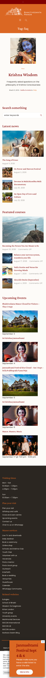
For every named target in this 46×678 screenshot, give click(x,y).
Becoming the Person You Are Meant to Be (20, 246)
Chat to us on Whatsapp (12, 525)
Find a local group (9, 565)
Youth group (7, 613)
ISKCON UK (6, 626)
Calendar (6, 585)
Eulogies (5, 599)
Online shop (7, 545)
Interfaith (6, 572)
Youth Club (7, 552)
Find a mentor (8, 562)
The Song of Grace (10, 160)
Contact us (7, 521)
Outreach (6, 569)
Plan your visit (8, 508)
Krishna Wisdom (23, 74)
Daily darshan (8, 539)
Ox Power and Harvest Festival (27, 169)
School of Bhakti (9, 603)
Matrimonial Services (11, 619)
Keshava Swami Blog (11, 633)
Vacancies (6, 559)
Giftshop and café (10, 511)
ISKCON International (11, 623)
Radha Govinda (26, 90)
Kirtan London (8, 609)
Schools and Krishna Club (13, 549)
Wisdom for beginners (11, 606)
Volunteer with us (9, 555)
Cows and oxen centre (11, 515)
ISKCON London (8, 629)
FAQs (35, 90)
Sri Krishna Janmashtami (13, 338)
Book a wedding (9, 575)
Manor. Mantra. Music (12, 431)
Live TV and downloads (11, 535)
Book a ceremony (9, 542)
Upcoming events (9, 518)
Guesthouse (7, 582)
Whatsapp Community (12, 589)
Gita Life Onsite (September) (26, 280)
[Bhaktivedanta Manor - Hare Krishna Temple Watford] (23, 11)
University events (9, 616)
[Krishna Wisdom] (23, 51)
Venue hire (6, 579)
